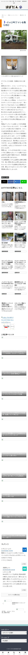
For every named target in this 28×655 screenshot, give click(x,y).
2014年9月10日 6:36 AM (9, 569)
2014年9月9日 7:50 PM (7, 550)
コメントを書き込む (14, 594)
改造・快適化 (6, 177)
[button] (25, 373)
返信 (24, 564)
